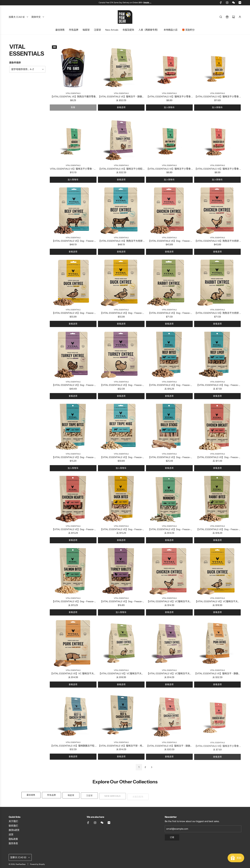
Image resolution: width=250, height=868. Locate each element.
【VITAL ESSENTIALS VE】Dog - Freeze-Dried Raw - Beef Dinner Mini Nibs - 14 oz (73, 241)
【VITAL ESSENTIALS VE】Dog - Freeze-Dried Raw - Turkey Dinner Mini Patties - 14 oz (121, 385)
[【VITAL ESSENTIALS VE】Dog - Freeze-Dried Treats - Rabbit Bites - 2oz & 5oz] (217, 499)
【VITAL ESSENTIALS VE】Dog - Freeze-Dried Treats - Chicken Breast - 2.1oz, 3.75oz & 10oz (217, 457)
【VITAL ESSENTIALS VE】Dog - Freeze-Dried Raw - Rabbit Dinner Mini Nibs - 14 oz (169, 313)
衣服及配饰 (138, 795)
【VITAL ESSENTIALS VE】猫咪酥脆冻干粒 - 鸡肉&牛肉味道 (73, 746)
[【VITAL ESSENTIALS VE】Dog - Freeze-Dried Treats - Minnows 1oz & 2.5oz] (169, 499)
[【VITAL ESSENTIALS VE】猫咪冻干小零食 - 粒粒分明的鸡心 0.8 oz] (169, 66)
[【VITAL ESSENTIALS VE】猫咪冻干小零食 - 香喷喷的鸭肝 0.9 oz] (217, 66)
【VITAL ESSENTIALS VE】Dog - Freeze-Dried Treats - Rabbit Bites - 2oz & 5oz (217, 529)
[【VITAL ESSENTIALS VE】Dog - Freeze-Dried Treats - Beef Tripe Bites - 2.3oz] (73, 427)
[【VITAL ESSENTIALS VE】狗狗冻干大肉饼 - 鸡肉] (217, 210)
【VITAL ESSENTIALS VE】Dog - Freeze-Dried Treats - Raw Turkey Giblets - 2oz (121, 601)
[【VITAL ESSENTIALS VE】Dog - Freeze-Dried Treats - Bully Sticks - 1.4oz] (169, 427)
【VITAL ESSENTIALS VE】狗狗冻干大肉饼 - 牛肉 (121, 241)
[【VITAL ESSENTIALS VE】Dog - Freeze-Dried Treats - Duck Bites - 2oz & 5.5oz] (121, 499)
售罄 (73, 107)
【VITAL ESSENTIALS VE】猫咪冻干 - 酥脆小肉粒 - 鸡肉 (169, 746)
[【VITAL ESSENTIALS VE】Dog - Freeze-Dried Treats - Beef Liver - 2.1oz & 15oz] (217, 355)
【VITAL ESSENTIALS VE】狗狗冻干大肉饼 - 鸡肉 (217, 241)
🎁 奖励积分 (217, 795)
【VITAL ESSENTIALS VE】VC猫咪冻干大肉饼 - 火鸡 (169, 673)
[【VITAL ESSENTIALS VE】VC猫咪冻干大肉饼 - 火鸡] (169, 643)
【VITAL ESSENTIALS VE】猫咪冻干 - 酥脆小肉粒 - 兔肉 (121, 97)
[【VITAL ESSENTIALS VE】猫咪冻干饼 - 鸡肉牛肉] (121, 715)
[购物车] (233, 17)
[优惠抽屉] (227, 17)
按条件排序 (15, 62)
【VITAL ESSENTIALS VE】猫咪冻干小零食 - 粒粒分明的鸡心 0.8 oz (169, 97)
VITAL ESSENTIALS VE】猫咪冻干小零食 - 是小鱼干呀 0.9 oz (73, 169)
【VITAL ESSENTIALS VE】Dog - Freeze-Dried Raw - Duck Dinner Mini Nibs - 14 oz (73, 313)
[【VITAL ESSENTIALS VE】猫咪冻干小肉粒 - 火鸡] (121, 138)
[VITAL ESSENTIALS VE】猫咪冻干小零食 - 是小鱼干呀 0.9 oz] (73, 138)
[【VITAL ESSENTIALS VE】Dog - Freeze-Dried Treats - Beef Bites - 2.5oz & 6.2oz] (169, 355)
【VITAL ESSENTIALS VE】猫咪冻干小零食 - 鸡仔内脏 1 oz (217, 169)
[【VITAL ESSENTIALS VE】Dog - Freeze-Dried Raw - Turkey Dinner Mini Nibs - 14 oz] (73, 355)
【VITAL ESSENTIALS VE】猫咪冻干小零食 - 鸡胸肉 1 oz (217, 746)
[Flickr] (233, 2)
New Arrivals (112, 795)
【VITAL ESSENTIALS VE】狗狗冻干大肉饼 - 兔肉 (217, 313)
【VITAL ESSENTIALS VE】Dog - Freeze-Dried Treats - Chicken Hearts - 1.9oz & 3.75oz (73, 529)
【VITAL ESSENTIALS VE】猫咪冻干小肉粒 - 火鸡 (121, 169)
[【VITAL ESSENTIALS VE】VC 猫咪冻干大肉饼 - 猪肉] (73, 643)
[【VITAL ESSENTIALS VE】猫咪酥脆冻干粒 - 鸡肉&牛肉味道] (73, 715)
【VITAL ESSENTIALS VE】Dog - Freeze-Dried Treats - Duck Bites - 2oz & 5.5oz (121, 529)
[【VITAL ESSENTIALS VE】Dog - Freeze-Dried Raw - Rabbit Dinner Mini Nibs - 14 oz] (169, 282)
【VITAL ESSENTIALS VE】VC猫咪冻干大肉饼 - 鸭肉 (217, 601)
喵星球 (71, 795)
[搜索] (221, 17)
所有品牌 (51, 795)
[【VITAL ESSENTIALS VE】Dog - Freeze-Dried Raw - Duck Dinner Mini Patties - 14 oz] (121, 282)
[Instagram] (227, 2)
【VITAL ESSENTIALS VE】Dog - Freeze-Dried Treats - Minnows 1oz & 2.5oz (169, 529)
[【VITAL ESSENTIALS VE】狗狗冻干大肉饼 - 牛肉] (121, 210)
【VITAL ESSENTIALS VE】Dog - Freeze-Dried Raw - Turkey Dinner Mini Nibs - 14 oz (73, 385)
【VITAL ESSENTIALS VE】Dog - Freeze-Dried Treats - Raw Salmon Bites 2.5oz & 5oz (73, 601)
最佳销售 (31, 795)
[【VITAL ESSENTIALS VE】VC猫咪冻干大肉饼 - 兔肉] (121, 643)
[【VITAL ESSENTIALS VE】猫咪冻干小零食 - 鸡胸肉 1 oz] (217, 715)
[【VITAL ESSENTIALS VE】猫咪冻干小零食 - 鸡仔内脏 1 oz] (217, 138)
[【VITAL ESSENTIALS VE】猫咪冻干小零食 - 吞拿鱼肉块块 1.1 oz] (169, 138)
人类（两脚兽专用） (165, 795)
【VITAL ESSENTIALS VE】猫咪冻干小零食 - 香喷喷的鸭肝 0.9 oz (217, 97)
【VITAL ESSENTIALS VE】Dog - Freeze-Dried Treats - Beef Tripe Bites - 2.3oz (73, 457)
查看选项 (121, 107)
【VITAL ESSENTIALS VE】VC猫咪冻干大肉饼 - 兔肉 (121, 673)
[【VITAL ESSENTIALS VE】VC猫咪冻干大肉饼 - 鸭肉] (217, 571)
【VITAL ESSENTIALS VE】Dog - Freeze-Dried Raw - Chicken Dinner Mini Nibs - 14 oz (169, 241)
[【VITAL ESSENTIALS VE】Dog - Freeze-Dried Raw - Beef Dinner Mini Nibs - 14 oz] (73, 210)
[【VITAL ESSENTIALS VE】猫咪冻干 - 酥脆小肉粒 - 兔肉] (121, 66)
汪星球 (89, 795)
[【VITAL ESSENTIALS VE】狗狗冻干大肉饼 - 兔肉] (217, 282)
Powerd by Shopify (37, 864)
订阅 (172, 837)
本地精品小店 (193, 795)
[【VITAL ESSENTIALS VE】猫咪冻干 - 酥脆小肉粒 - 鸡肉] (169, 715)
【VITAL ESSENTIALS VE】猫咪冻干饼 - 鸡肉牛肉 (121, 746)
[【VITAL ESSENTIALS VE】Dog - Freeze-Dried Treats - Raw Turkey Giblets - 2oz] (121, 571)
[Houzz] (240, 2)
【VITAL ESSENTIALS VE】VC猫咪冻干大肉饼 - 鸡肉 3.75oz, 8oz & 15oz (169, 601)
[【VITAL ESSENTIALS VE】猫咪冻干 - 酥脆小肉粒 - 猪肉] (217, 643)
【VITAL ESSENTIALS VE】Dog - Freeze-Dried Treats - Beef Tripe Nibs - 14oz (121, 457)
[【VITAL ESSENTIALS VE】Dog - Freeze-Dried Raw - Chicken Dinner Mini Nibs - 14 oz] (169, 210)
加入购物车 (169, 107)
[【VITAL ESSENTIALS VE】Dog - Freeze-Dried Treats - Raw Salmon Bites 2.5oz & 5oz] (73, 571)
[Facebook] (221, 2)
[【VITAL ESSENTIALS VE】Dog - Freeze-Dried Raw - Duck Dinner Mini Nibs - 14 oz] (73, 282)
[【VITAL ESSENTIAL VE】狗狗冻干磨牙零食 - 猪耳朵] (73, 66)
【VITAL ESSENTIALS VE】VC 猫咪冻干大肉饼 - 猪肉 (73, 673)
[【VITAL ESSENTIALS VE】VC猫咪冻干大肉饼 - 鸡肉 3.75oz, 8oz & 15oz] (169, 571)
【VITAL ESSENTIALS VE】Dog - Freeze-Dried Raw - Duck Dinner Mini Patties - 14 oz (121, 313)
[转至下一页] (151, 767)
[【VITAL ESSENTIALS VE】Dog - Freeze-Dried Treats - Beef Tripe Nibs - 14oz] (121, 427)
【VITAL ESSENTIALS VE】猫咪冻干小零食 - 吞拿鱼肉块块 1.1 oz (169, 169)
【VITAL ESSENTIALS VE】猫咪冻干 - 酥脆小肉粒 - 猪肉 (217, 673)
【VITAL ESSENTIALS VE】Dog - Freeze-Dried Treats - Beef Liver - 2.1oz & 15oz (217, 385)
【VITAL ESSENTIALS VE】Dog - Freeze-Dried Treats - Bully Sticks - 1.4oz (169, 457)
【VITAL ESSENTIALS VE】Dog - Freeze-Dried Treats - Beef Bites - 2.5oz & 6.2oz (169, 385)
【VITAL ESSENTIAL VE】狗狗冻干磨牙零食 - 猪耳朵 (73, 97)
